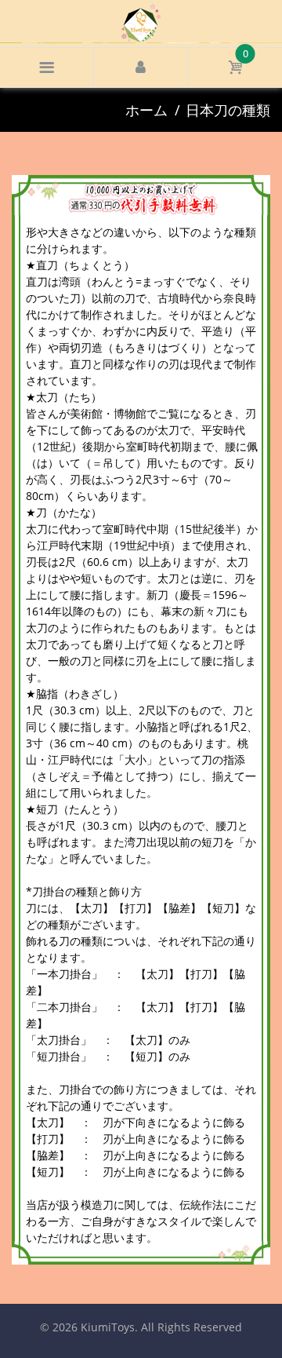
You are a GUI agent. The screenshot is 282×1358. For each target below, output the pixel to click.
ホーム (146, 109)
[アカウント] (140, 67)
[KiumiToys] (141, 22)
